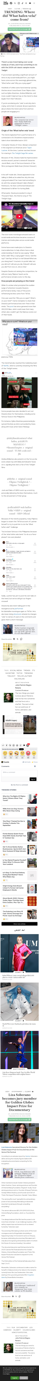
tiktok (19, 673)
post (12, 306)
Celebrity (28, 1091)
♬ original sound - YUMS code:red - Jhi (20, 450)
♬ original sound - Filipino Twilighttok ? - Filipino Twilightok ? (20, 482)
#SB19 (17, 510)
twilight (11, 676)
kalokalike (19, 679)
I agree (14, 1378)
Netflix (6, 366)
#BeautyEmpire (14, 447)
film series (22, 153)
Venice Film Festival (19, 1332)
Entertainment (17, 1091)
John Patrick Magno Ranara (20, 23)
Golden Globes (29, 1330)
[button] (34, 3)
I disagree (24, 1378)
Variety (27, 1156)
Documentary (22, 1327)
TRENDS (26, 670)
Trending (25, 9)
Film (13, 1327)
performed (19, 608)
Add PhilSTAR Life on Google (18, 29)
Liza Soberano (6, 1147)
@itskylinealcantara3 (17, 438)
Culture (17, 9)
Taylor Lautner (24, 676)
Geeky (10, 9)
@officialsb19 (13, 507)
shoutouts (17, 614)
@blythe (11, 479)
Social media (16, 670)
